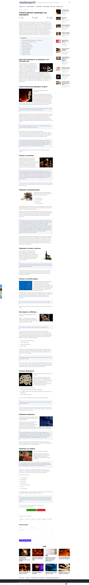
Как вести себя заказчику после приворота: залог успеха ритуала (24, 559)
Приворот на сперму (26, 54)
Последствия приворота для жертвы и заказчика (64, 558)
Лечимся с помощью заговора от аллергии (66, 33)
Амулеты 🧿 (52, 6)
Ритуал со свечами (25, 43)
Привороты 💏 (22, 6)
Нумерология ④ (59, 6)
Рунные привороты (25, 51)
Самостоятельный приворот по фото (29, 41)
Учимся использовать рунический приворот (66, 25)
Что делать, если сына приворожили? (65, 10)
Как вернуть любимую (26, 49)
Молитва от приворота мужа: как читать (24, 573)
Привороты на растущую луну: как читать (51, 573)
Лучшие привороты (30, 6)
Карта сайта (21, 577)
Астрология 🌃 (46, 6)
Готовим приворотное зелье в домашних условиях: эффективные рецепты (66, 59)
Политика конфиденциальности (52, 577)
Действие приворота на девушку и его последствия (32, 40)
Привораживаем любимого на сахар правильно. (65, 41)
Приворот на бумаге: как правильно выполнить (65, 49)
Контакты (28, 577)
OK (66, 583)
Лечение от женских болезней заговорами (66, 68)
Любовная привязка (26, 52)
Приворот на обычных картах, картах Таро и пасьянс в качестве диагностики (50, 559)
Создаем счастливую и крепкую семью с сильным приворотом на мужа (66, 83)
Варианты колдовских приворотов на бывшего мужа (37, 558)
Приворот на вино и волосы (27, 46)
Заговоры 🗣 (38, 6)
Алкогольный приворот (64, 18)
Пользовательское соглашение (37, 577)
